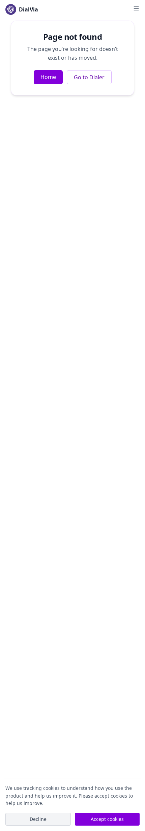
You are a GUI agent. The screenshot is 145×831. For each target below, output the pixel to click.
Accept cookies (107, 819)
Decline (38, 819)
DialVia (28, 9)
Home (48, 77)
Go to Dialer (89, 77)
